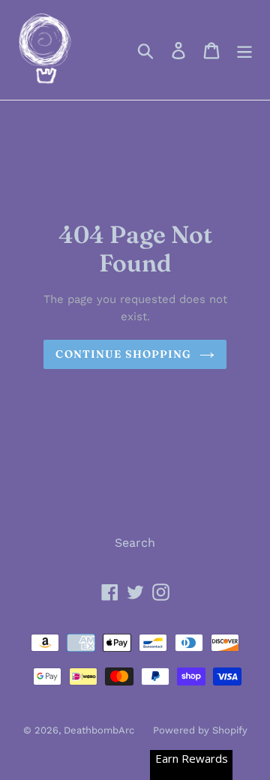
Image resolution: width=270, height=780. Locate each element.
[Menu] (244, 50)
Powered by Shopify (200, 730)
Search (135, 543)
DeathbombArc (99, 730)
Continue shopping (123, 354)
